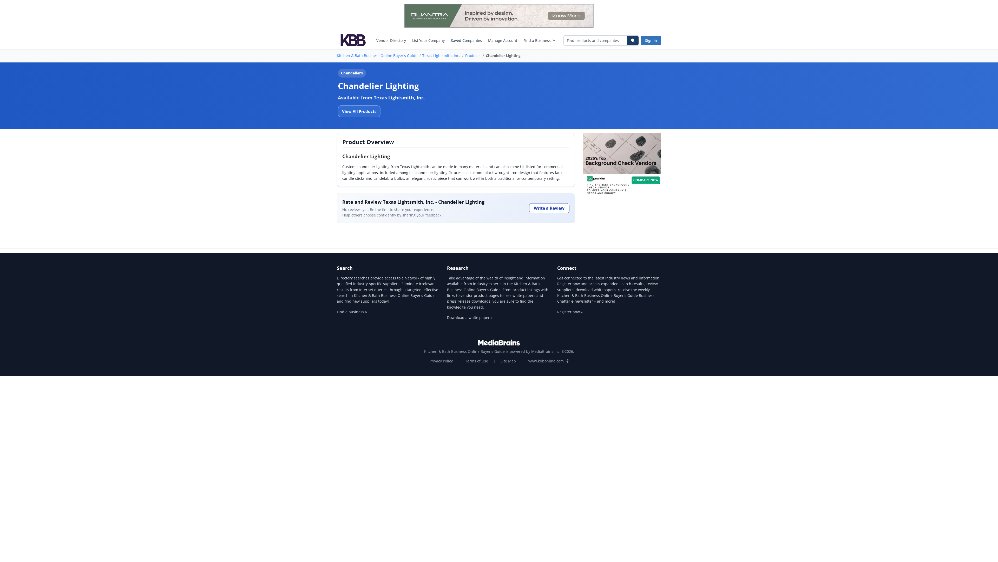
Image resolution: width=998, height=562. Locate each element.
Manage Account (502, 40)
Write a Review (549, 208)
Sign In (651, 40)
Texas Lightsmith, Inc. (441, 55)
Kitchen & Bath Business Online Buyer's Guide (377, 55)
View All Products (359, 111)
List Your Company (428, 40)
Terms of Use (476, 361)
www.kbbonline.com (546, 361)
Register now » (570, 311)
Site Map (508, 361)
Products (473, 55)
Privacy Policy (441, 361)
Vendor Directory (391, 40)
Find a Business (537, 40)
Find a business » (352, 311)
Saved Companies (466, 40)
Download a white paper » (470, 317)
